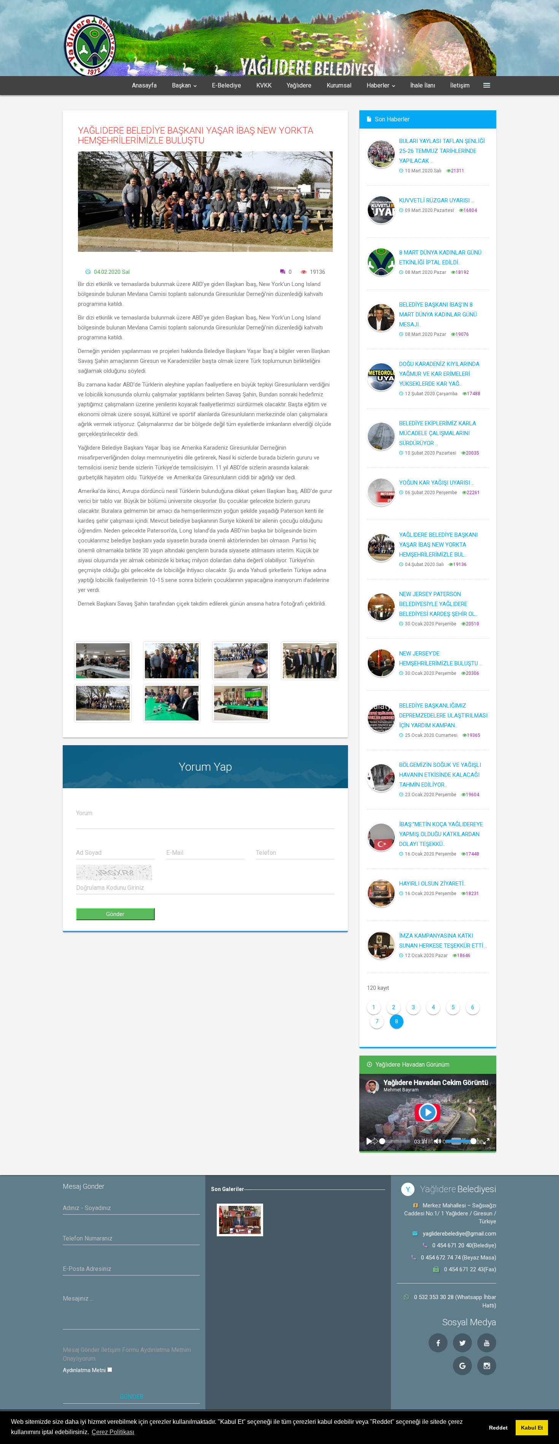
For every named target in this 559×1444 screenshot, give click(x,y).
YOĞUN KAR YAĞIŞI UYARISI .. (436, 482)
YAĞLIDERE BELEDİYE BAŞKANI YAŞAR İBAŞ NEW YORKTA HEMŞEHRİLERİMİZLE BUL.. (438, 544)
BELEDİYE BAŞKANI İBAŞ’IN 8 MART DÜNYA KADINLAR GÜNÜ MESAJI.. (438, 314)
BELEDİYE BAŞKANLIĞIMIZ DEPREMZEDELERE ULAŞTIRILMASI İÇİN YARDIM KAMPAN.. (443, 715)
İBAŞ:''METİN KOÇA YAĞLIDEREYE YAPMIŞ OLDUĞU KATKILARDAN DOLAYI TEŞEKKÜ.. (441, 834)
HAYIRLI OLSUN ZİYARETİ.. (432, 883)
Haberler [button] (378, 85)
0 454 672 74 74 (441, 1257)
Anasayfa (144, 85)
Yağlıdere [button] (299, 85)
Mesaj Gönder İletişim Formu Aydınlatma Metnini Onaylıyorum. (127, 1354)
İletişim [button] (460, 85)
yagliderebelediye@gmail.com (459, 1233)
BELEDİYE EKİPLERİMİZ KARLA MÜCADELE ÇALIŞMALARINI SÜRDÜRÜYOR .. (437, 433)
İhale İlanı (422, 85)
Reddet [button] (498, 1428)
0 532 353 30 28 (434, 1297)
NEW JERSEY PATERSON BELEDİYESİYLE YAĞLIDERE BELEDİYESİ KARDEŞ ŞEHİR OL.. (438, 604)
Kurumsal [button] (339, 85)
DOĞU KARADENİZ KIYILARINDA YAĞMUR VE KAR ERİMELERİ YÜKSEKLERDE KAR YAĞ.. (439, 374)
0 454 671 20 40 (452, 1245)
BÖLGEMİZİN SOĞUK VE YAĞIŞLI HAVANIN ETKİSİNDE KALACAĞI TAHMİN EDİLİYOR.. (440, 775)
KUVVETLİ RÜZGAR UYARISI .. (436, 200)
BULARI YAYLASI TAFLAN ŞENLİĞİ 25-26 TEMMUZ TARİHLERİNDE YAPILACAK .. (442, 151)
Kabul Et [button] (532, 1428)
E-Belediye (226, 85)
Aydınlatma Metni (85, 1370)
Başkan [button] (181, 85)
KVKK (264, 85)
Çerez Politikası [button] (113, 1432)
